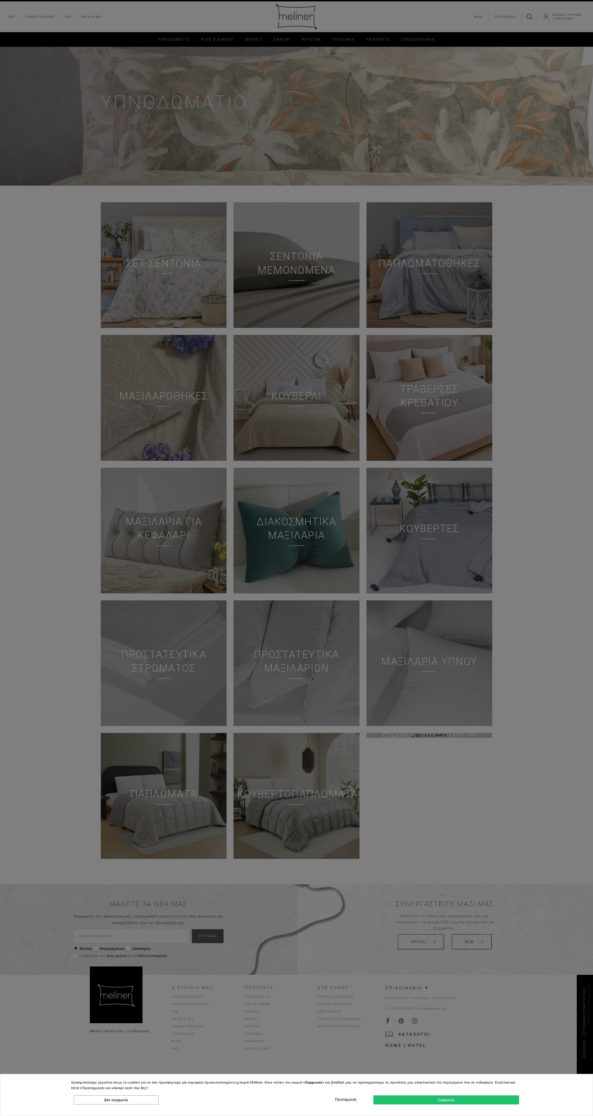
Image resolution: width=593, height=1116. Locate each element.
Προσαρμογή (345, 1099)
